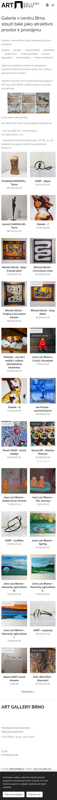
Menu (53, 5)
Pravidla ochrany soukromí (15, 727)
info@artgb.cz (16, 768)
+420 (35, 768)
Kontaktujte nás (9, 754)
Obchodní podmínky (12, 731)
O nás (4, 751)
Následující (27, 691)
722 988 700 (44, 768)
